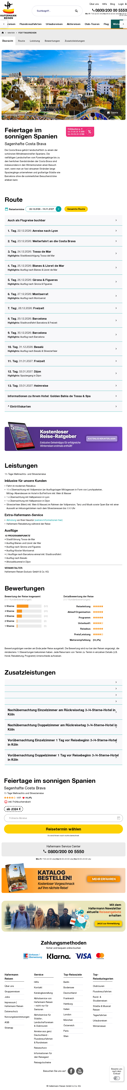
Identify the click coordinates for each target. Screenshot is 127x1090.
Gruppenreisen (12, 991)
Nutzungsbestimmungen (14, 1016)
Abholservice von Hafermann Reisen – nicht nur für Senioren (43, 1004)
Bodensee (69, 987)
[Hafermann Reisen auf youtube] (79, 1071)
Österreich (69, 1025)
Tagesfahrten (100, 1015)
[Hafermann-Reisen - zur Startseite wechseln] (8, 10)
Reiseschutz (40, 1047)
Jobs (7, 997)
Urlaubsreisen (100, 1020)
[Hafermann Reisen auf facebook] (71, 1071)
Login (121, 4)
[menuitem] (94, 4)
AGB (7, 1022)
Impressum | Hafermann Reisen (14, 1004)
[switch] (117, 1078)
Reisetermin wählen (63, 829)
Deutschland (70, 993)
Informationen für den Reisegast (43, 1055)
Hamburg (68, 1003)
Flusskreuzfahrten (102, 991)
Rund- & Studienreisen (100, 999)
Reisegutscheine (42, 1062)
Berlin (66, 982)
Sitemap (9, 1027)
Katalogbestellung (43, 993)
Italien (67, 1009)
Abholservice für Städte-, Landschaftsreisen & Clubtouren (43, 1020)
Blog (112, 4)
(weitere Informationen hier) (49, 520)
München (68, 1020)
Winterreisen (99, 1026)
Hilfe (104, 4)
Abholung (11, 520)
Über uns (94, 4)
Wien (66, 1036)
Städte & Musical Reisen (102, 1008)
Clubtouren (98, 986)
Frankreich (69, 998)
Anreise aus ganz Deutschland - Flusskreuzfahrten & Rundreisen (43, 1037)
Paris (66, 1030)
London (67, 1014)
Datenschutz (11, 1011)
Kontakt (38, 987)
